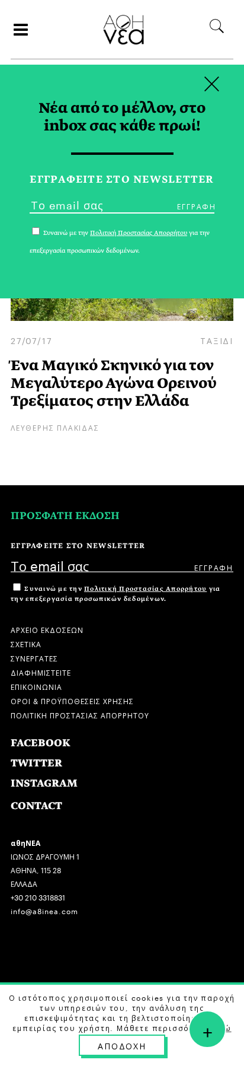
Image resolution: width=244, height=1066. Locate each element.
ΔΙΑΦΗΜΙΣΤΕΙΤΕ (41, 671)
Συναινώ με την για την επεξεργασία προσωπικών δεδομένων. (115, 593)
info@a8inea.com (44, 910)
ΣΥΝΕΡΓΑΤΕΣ (34, 657)
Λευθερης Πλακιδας (55, 426)
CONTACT (36, 805)
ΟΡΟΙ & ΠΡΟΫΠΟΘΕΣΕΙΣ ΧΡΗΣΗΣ (72, 700)
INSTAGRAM (44, 783)
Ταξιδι (216, 339)
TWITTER (36, 763)
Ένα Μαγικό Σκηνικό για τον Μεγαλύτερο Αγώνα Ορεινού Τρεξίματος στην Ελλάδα (114, 383)
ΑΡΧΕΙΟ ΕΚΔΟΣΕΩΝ (47, 629)
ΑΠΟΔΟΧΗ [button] (122, 1045)
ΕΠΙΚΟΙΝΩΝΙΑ (36, 686)
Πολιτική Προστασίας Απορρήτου (145, 588)
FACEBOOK (40, 743)
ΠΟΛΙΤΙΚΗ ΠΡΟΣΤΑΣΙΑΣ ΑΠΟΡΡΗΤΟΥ (80, 714)
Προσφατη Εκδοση (65, 515)
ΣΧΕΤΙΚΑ (26, 643)
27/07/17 (31, 339)
